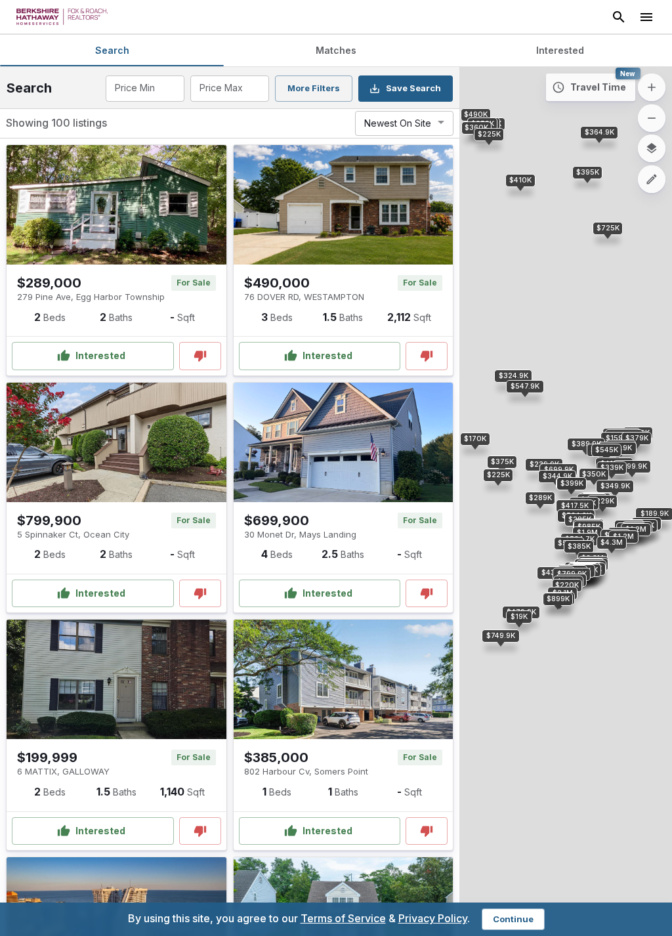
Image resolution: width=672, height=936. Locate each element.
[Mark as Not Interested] (200, 356)
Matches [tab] (336, 50)
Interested (100, 355)
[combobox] (144, 88)
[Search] (619, 17)
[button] (540, 498)
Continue (513, 919)
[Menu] (646, 17)
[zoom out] (651, 118)
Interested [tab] (560, 50)
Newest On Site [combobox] (397, 123)
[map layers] (651, 148)
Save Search (413, 88)
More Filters (313, 88)
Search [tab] (112, 50)
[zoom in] (651, 87)
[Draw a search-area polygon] (651, 179)
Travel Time (598, 87)
